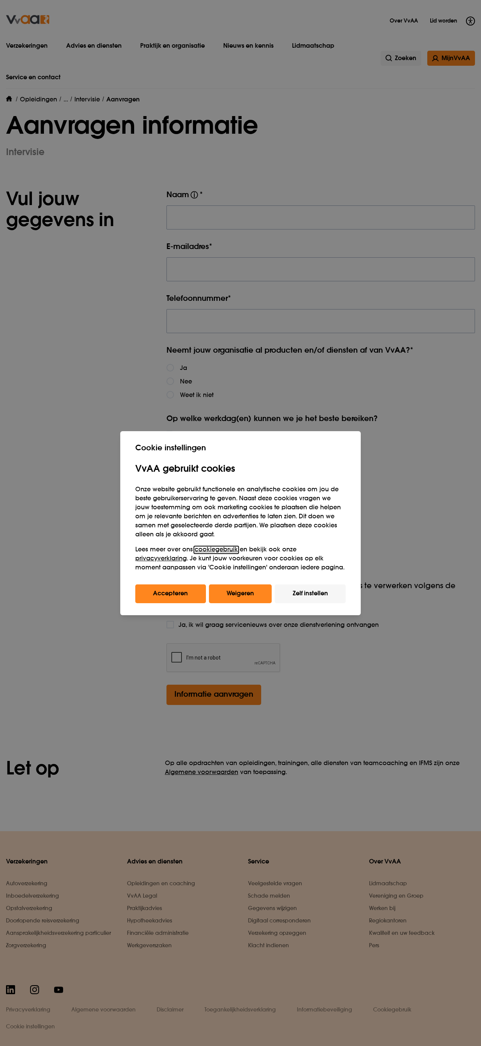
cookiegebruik (216, 550)
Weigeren (240, 594)
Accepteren (170, 594)
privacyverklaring (161, 559)
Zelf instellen (310, 594)
